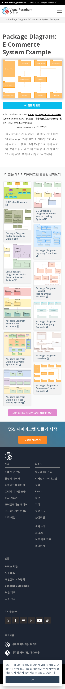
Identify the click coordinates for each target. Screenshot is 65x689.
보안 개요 (10, 592)
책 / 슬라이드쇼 (43, 472)
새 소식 (39, 532)
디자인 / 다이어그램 (46, 478)
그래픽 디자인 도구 (15, 491)
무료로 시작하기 (32, 439)
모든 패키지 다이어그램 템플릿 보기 (32, 412)
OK (32, 679)
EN (38, 127)
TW (42, 127)
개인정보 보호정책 (15, 579)
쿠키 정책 (48, 668)
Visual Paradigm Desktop (43, 2)
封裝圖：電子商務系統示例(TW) (42, 118)
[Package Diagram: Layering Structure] (47, 258)
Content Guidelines (17, 585)
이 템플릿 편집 (32, 105)
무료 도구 (40, 510)
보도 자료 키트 (43, 539)
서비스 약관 (11, 566)
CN (45, 127)
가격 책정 (10, 517)
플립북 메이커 (12, 478)
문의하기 (40, 545)
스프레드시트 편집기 (16, 510)
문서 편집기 (11, 497)
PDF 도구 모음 (12, 472)
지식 (37, 504)
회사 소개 (40, 526)
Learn (38, 491)
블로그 (38, 497)
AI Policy (10, 572)
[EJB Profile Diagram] (17, 207)
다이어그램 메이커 (15, 485)
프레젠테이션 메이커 (16, 504)
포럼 (37, 485)
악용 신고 (10, 598)
